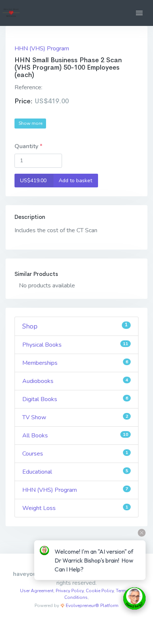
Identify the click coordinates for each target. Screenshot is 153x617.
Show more (30, 123)
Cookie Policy (100, 591)
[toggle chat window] (134, 598)
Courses (75, 454)
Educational (75, 472)
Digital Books (75, 399)
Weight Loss (75, 508)
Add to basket (56, 180)
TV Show (75, 417)
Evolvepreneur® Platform (91, 605)
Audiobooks (75, 381)
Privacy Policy (70, 591)
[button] (139, 13)
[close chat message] (142, 533)
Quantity (27, 146)
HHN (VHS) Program (41, 48)
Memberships (75, 363)
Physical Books (75, 345)
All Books (75, 435)
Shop (75, 326)
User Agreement (36, 591)
